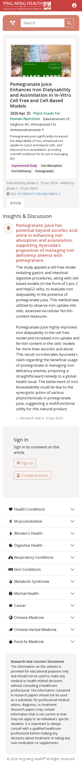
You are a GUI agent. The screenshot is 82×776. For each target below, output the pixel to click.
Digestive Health (28, 545)
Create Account (34, 475)
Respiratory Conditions (34, 557)
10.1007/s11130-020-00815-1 (39, 194)
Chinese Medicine (29, 617)
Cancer (20, 605)
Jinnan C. (33, 183)
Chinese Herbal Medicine (35, 629)
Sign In (26, 463)
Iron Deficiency (21, 171)
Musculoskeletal (28, 521)
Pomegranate (45, 171)
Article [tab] (15, 202)
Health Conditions (29, 509)
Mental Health (26, 593)
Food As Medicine (29, 641)
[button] (74, 5)
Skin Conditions (27, 569)
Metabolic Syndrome (31, 581)
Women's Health (28, 533)
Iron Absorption (51, 166)
